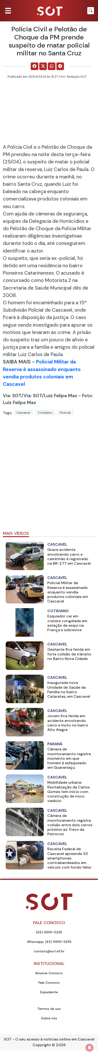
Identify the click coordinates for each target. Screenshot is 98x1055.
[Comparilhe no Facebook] (34, 66)
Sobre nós (49, 1018)
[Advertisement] (49, 475)
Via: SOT (12, 396)
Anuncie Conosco (49, 973)
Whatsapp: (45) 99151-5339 (49, 942)
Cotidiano (45, 413)
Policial (65, 413)
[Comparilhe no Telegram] (60, 66)
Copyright (42, 1044)
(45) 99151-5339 (49, 932)
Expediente (49, 992)
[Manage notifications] (89, 1047)
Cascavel (23, 413)
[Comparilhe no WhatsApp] (51, 66)
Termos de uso (49, 1009)
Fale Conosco (49, 982)
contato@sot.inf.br (49, 951)
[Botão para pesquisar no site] (90, 10)
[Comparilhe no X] (43, 66)
